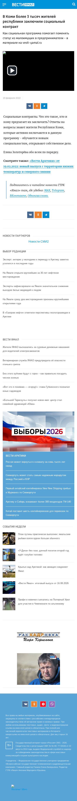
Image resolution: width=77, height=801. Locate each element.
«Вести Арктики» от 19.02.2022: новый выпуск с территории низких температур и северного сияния (38, 166)
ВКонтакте (18, 195)
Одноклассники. (38, 195)
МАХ (47, 190)
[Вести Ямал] (26, 5)
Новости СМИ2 (38, 241)
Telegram (58, 190)
